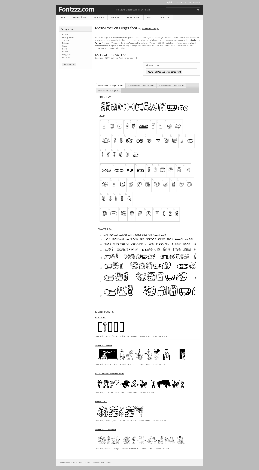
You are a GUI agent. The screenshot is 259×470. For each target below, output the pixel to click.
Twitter (108, 462)
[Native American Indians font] (140, 377)
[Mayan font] (140, 405)
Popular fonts (79, 17)
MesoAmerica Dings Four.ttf (110, 85)
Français (178, 2)
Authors (115, 17)
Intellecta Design (150, 28)
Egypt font (100, 317)
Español (196, 2)
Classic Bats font (103, 345)
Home (62, 17)
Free (157, 65)
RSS (102, 462)
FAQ (149, 17)
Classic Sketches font (105, 429)
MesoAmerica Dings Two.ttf (171, 85)
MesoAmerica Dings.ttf (108, 90)
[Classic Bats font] (140, 349)
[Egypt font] (140, 321)
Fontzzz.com (76, 9)
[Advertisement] (75, 119)
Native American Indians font (109, 373)
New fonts (99, 17)
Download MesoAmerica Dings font (164, 72)
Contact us (164, 17)
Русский (187, 2)
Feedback (96, 462)
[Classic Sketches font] (140, 433)
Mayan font (101, 401)
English (169, 2)
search (198, 10)
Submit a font (133, 17)
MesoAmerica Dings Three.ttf (141, 85)
